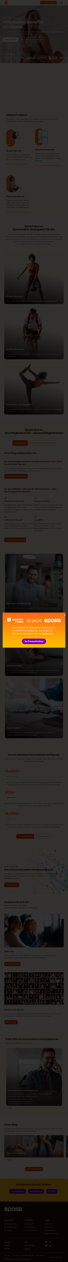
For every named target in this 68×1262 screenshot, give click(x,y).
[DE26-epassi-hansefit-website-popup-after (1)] (34, 613)
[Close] (64, 615)
